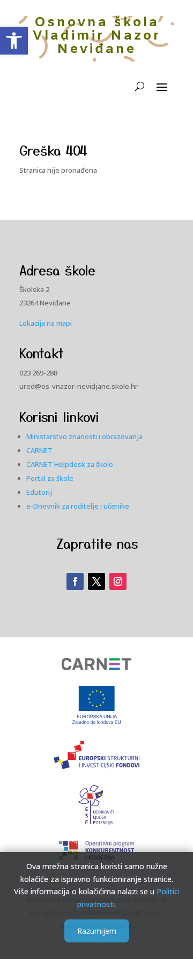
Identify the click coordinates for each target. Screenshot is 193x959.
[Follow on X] (96, 581)
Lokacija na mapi (45, 323)
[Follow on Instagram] (118, 581)
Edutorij (39, 492)
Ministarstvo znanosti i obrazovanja (84, 436)
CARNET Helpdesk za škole (69, 464)
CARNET (39, 450)
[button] (14, 41)
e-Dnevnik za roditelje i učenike (77, 506)
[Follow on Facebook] (75, 581)
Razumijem (96, 931)
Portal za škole (49, 478)
